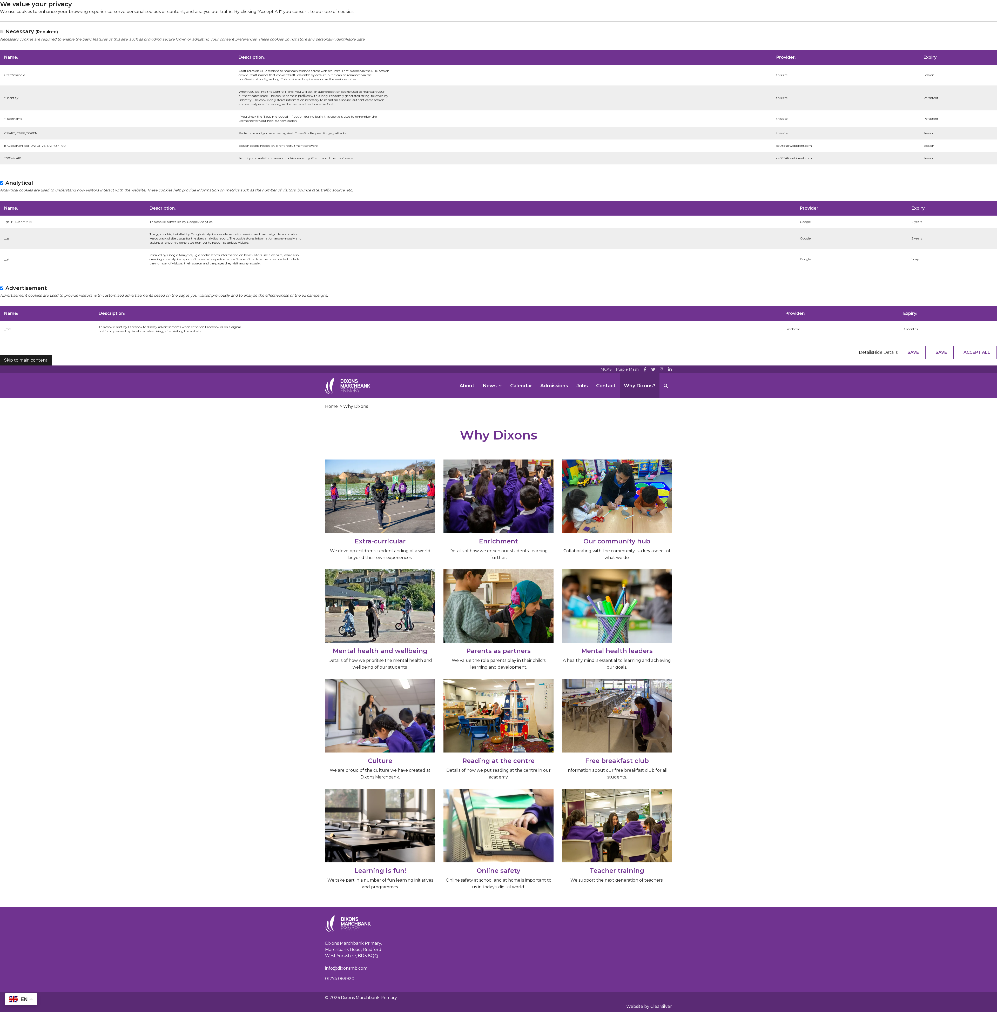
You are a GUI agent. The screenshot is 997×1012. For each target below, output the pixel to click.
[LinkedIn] (670, 369)
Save (913, 352)
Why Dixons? (639, 386)
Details (866, 352)
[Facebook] (645, 369)
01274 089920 (339, 978)
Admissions (554, 386)
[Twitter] (653, 369)
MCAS (606, 369)
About (467, 386)
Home (331, 406)
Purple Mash (627, 369)
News (490, 386)
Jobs (582, 386)
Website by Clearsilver (649, 1006)
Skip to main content (26, 360)
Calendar (521, 386)
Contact (606, 386)
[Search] (665, 385)
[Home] (347, 385)
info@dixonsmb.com (346, 968)
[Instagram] (661, 369)
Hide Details (885, 352)
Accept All (977, 352)
